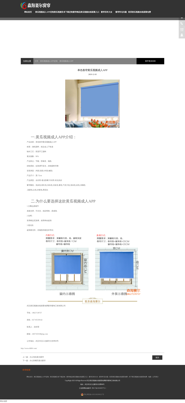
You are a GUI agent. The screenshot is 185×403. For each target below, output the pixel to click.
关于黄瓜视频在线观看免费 (138, 377)
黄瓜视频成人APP (66, 61)
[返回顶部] (182, 36)
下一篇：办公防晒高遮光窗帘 (34, 361)
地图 (149, 377)
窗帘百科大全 (106, 12)
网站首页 (28, 12)
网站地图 (3, 401)
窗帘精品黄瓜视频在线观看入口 (86, 12)
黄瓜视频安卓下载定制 (63, 12)
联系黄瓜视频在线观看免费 (139, 12)
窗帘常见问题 (121, 12)
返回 (157, 358)
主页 (36, 61)
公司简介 (156, 377)
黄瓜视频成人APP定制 (44, 12)
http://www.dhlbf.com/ (29, 348)
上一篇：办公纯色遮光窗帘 (33, 357)
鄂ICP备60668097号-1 (99, 388)
